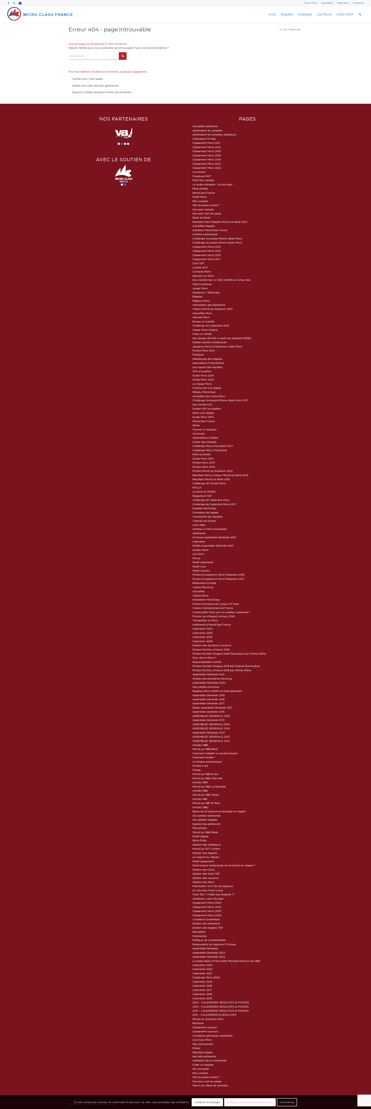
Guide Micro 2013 (203, 417)
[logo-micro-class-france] (40, 14)
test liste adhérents (204, 1056)
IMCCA (196, 487)
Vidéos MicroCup (203, 587)
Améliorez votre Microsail (207, 898)
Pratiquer (198, 354)
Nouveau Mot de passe (206, 213)
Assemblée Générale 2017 (208, 703)
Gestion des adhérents (206, 824)
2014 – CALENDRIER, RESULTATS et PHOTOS (220, 1002)
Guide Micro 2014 (203, 375)
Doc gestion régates (204, 819)
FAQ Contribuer (202, 284)
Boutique (198, 1023)
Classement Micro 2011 (206, 142)
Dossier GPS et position (206, 408)
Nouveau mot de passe (206, 1081)
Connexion (199, 172)
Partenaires (343, 3)
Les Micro (198, 554)
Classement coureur (204, 1027)
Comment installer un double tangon (215, 753)
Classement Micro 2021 (206, 163)
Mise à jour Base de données (210, 1085)
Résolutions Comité (204, 583)
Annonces (198, 433)
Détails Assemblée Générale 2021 (213, 545)
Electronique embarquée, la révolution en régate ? (223, 865)
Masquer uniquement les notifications (250, 1102)
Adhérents (358, 3)
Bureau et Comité (203, 321)
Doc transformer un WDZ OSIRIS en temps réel (221, 280)
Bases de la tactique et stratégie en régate (219, 811)
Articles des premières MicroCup (212, 678)
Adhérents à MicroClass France (211, 624)
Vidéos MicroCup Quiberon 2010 (212, 309)
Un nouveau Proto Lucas (207, 890)
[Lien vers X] (14, 3)
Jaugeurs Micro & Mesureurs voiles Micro (217, 346)
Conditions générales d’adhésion (212, 1035)
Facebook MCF (201, 176)
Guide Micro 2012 (203, 458)
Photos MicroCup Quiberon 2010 (212, 471)
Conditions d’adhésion (206, 919)
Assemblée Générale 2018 (208, 699)
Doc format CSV (202, 404)
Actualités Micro (202, 313)
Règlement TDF (202, 496)
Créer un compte (203, 1064)
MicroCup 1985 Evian (205, 774)
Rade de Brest (201, 217)
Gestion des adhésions (206, 923)
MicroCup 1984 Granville (207, 778)
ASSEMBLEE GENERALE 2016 (211, 716)
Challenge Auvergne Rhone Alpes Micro (217, 238)
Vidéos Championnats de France (212, 608)
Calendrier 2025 (202, 633)
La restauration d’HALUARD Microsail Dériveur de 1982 (226, 961)
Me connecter (200, 1068)
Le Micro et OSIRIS (203, 491)
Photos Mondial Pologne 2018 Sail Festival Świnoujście (226, 666)
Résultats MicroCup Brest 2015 (211, 479)
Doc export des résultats (207, 367)
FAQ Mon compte (203, 180)
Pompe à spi (200, 765)
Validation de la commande (209, 1060)
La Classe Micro (202, 383)
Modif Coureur (201, 570)
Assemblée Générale (205, 948)
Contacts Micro (201, 271)
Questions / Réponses (206, 292)
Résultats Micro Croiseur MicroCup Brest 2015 (220, 475)
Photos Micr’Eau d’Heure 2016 (210, 649)
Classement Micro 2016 (206, 151)
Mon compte (200, 201)
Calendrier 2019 (202, 981)
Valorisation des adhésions (208, 304)
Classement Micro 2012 (206, 147)
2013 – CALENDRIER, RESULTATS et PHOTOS (220, 1006)
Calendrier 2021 (202, 973)
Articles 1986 (200, 745)
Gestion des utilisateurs (206, 844)
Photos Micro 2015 (203, 350)
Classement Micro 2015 (206, 255)
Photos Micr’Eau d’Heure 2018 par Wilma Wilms (221, 670)
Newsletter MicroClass (206, 599)
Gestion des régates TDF (207, 927)
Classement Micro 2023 (206, 902)
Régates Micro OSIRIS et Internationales (217, 691)
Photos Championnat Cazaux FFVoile (215, 603)
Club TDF (198, 263)
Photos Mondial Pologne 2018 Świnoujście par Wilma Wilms (229, 653)
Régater (197, 296)
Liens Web (198, 525)
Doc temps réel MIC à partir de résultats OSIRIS (221, 338)
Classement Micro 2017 (206, 259)
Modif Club (199, 566)
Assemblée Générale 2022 (208, 952)
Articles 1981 (199, 799)
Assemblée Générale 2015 (208, 720)
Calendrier (198, 541)
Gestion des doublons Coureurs (211, 645)
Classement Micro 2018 (206, 155)
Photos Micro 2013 (203, 462)
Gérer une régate (203, 412)
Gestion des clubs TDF (206, 873)
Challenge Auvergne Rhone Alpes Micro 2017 (220, 400)
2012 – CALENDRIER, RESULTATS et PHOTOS (220, 1010)
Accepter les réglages (207, 1102)
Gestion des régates (204, 853)
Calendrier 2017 (202, 990)
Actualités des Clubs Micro (208, 396)
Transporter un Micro (205, 620)
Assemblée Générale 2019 (208, 695)
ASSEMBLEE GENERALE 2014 (211, 728)
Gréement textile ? (203, 757)
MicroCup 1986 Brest (205, 749)
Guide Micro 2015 (203, 379)
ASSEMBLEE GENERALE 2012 (211, 741)
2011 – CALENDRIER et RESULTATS (214, 1014)
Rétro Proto (199, 840)
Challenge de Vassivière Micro (211, 500)
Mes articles (199, 828)
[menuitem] (311, 3)
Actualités (198, 591)
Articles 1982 (200, 790)
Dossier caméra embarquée (209, 342)
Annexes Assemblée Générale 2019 (214, 537)
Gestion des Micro (203, 882)
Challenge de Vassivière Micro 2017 (214, 504)
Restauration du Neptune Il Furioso (214, 944)
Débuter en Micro (203, 275)
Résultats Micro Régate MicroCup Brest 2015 (219, 221)
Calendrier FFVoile (204, 138)
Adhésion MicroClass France (209, 230)
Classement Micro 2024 (206, 907)
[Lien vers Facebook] (8, 3)
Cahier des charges (204, 442)
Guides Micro (200, 550)
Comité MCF (200, 267)
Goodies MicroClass (204, 508)
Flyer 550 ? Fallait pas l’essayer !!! (213, 894)
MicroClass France (203, 192)
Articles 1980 (200, 807)
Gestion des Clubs (203, 869)
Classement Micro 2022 (206, 167)
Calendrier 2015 (202, 998)
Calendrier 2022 (202, 969)
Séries (196, 425)
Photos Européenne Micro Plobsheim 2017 (218, 579)
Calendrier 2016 (202, 994)
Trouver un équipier (204, 429)
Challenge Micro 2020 (206, 977)
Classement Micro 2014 (206, 250)
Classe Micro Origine (205, 329)
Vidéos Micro (200, 595)
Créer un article (202, 334)
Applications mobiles (205, 437)
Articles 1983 (200, 782)
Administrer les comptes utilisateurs (214, 134)
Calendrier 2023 (202, 965)
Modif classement (203, 861)
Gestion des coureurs (205, 878)
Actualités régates (203, 226)
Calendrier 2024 (202, 628)
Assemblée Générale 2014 (208, 732)
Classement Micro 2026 (206, 915)
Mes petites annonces (205, 687)
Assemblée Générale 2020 (208, 682)
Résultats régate (202, 1052)
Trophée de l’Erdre (204, 520)
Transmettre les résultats (207, 516)
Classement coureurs (205, 1031)
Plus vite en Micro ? (204, 657)
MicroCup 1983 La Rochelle (209, 786)
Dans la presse (201, 454)
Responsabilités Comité (206, 662)
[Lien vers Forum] (20, 3)
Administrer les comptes (207, 130)
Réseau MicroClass (203, 392)
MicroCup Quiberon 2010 (207, 1019)
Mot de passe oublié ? (206, 205)
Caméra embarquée (205, 234)
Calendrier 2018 (202, 985)
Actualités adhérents (205, 126)
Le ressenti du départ (205, 857)
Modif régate (200, 836)
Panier (196, 1048)
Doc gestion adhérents (206, 815)
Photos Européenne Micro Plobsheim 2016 (218, 574)
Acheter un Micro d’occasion (209, 529)
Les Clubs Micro (202, 1039)
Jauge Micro (200, 288)
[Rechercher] (360, 14)
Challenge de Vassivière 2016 (210, 325)
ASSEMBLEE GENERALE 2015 (211, 724)
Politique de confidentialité (209, 940)
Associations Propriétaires (208, 363)
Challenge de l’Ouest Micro (209, 483)
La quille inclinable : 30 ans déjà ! (212, 184)
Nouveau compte (203, 209)
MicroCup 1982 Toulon (205, 794)
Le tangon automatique (207, 761)
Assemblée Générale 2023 (208, 956)
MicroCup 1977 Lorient (206, 848)
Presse (196, 770)
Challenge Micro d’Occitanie (209, 450)
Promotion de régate (205, 512)
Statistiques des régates (207, 358)
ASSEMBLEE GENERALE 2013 (211, 736)
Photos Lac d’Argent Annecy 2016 (213, 616)
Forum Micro (310, 3)
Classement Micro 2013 (206, 246)
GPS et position (201, 371)
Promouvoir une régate (206, 388)
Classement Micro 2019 (206, 159)
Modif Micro (199, 196)
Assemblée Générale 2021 (208, 674)
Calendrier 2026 (202, 641)
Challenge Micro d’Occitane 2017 (212, 446)
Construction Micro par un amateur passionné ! (221, 612)
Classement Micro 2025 (206, 911)
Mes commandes (202, 1044)
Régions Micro (201, 300)
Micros (196, 558)
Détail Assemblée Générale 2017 (212, 707)
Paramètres (287, 1102)
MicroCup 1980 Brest (205, 832)
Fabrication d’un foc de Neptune (212, 886)
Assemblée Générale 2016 (208, 711)
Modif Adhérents (202, 562)
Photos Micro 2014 (203, 466)
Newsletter (327, 3)
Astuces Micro (200, 317)
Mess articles (200, 188)
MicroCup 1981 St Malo (206, 803)
